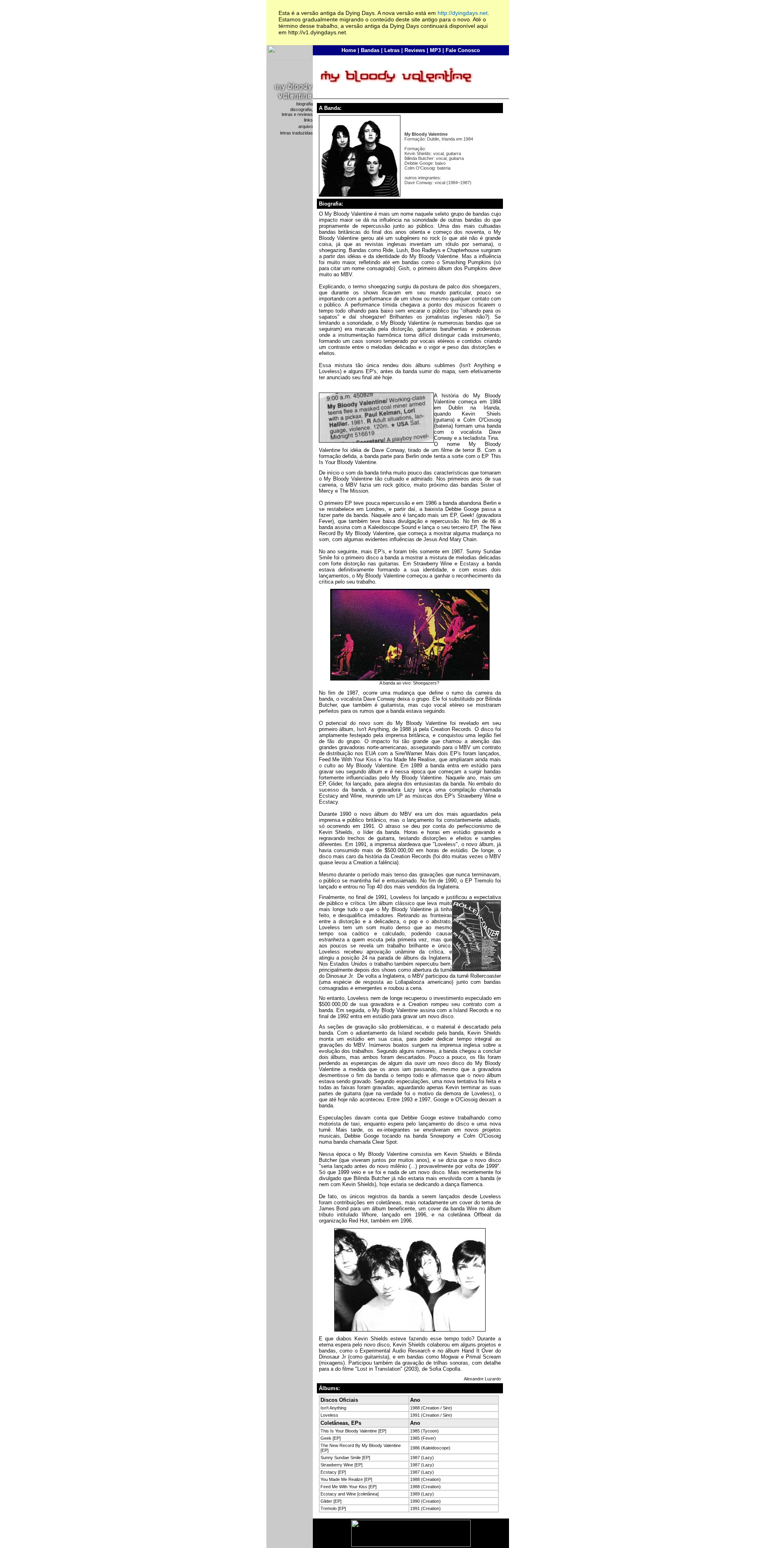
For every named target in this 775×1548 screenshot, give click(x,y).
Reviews (414, 50)
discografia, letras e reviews (297, 112)
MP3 (435, 50)
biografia (304, 103)
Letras (392, 50)
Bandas (370, 50)
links (308, 120)
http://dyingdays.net (463, 13)
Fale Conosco (463, 50)
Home (348, 50)
